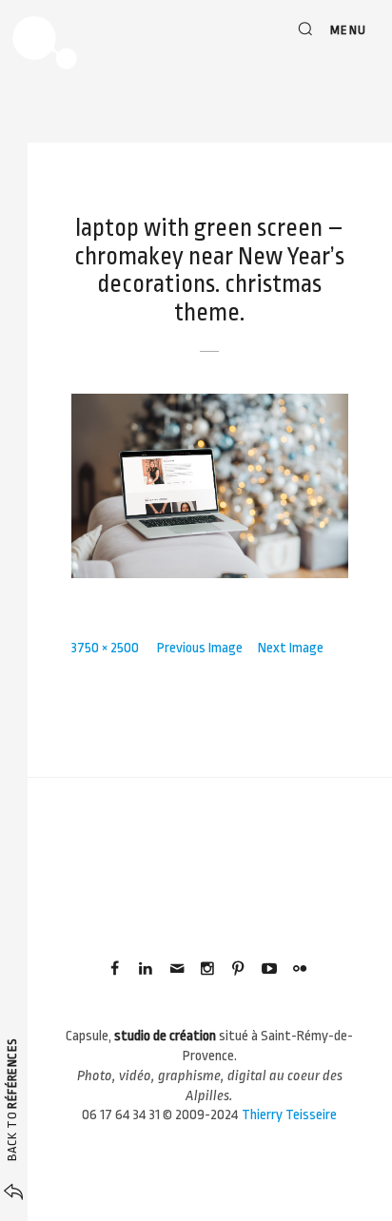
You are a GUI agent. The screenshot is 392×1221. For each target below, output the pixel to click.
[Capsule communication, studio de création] (44, 42)
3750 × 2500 (105, 648)
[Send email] (176, 969)
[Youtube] (268, 969)
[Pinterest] (237, 969)
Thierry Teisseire (289, 1115)
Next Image (290, 648)
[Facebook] (115, 969)
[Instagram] (207, 969)
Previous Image (200, 648)
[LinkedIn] (145, 969)
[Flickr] (299, 969)
